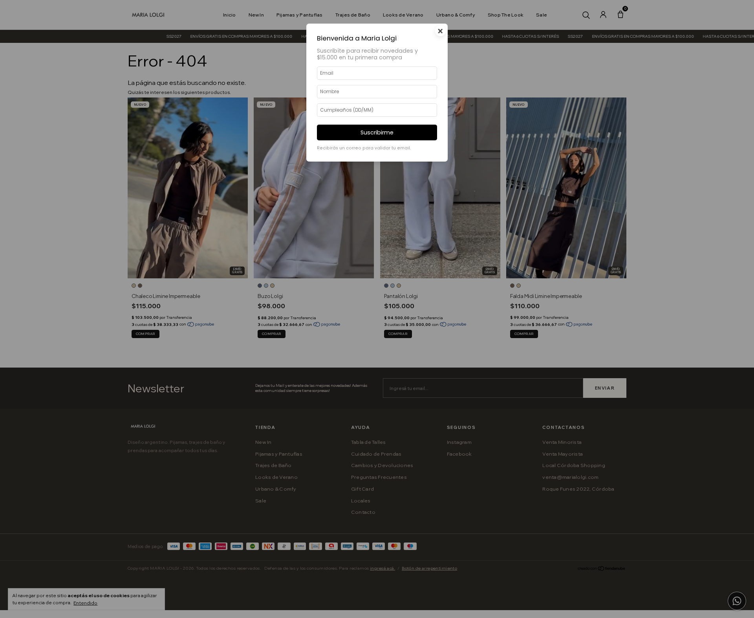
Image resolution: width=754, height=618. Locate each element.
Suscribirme (377, 132)
